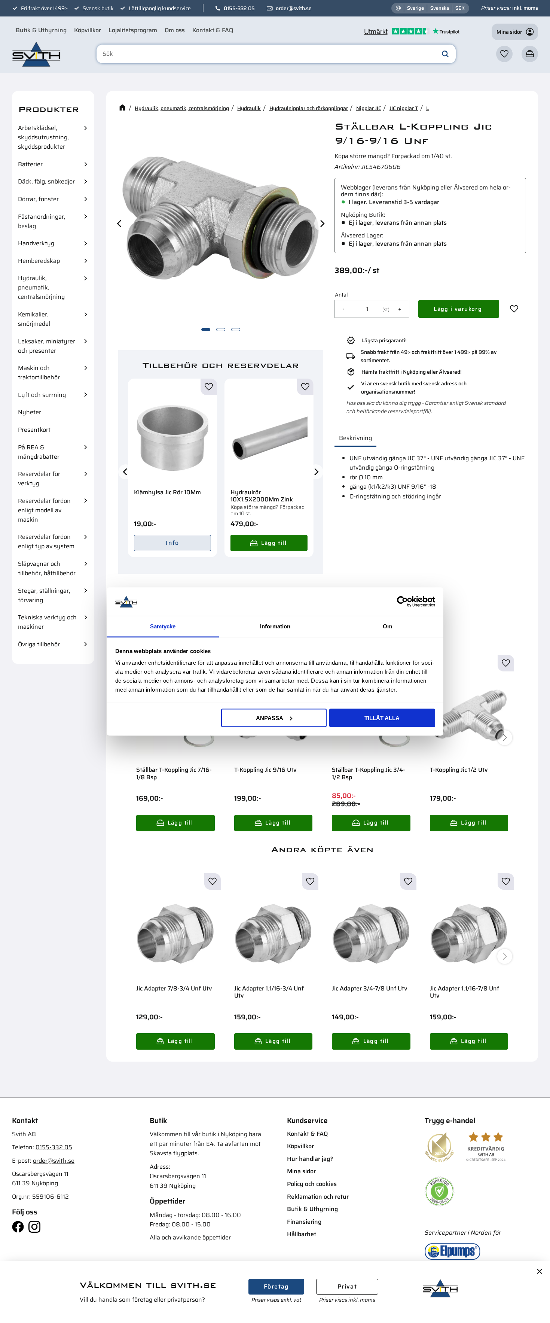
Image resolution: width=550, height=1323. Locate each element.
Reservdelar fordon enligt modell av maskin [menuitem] (44, 510)
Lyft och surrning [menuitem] (42, 395)
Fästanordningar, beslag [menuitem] (41, 221)
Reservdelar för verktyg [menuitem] (39, 478)
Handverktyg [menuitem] (36, 243)
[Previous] (119, 223)
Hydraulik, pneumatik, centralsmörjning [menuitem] (41, 287)
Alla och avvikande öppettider (190, 1237)
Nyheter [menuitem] (29, 412)
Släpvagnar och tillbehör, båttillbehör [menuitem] (47, 568)
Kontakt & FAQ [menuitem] (212, 30)
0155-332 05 (239, 8)
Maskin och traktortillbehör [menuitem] (39, 372)
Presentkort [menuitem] (34, 429)
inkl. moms (525, 8)
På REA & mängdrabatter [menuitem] (38, 452)
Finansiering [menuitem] (304, 1221)
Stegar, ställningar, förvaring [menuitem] (44, 595)
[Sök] (445, 54)
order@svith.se (294, 8)
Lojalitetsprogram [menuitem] (133, 30)
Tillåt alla (382, 717)
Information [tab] (275, 626)
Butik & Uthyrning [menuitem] (41, 30)
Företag (276, 1286)
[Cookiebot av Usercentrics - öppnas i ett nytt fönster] (402, 601)
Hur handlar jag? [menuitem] (310, 1158)
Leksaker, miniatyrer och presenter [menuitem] (46, 346)
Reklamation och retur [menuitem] (318, 1196)
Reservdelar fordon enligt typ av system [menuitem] (46, 541)
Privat (347, 1286)
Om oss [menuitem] (175, 30)
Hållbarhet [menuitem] (301, 1234)
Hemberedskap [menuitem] (39, 260)
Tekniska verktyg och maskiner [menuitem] (47, 622)
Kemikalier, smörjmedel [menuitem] (34, 319)
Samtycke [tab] (162, 626)
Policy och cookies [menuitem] (312, 1184)
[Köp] (269, 543)
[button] (504, 54)
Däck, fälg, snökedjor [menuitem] (46, 181)
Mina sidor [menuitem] (301, 1171)
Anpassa (269, 717)
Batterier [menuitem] (30, 164)
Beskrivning (355, 438)
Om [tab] (387, 626)
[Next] (321, 223)
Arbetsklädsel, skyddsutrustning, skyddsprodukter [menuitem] (43, 137)
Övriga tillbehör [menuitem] (39, 644)
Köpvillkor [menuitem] (87, 30)
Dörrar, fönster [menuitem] (38, 199)
